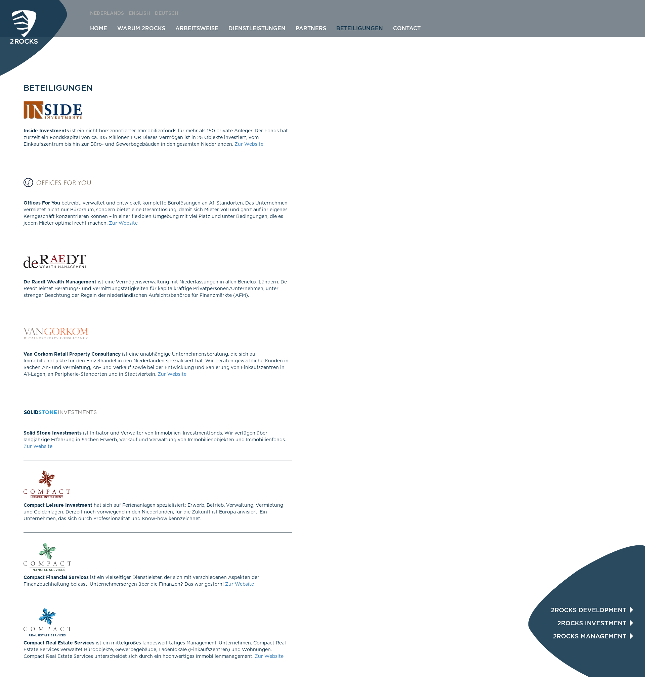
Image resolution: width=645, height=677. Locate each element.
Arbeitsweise (196, 28)
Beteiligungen (359, 28)
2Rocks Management (590, 637)
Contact (407, 28)
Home (98, 28)
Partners (311, 28)
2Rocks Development (589, 610)
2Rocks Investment (592, 624)
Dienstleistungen (257, 28)
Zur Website (248, 144)
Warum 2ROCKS (141, 28)
